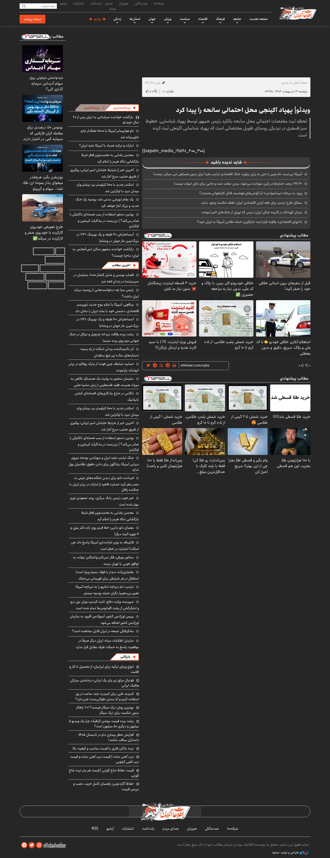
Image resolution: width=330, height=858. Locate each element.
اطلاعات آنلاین (297, 13)
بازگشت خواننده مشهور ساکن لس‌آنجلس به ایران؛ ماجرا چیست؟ (105, 252)
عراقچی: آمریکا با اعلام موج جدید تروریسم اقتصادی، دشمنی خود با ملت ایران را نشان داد (107, 308)
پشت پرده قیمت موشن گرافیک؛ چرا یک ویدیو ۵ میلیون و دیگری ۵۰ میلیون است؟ (104, 723)
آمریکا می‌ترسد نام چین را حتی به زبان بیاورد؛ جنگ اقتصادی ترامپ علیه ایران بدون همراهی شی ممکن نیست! (227, 174)
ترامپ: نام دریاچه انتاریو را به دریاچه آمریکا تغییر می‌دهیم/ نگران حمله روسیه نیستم (107, 590)
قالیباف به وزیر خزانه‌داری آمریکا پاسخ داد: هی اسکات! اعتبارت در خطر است (105, 546)
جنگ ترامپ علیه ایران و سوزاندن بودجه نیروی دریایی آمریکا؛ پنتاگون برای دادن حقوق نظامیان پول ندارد (104, 463)
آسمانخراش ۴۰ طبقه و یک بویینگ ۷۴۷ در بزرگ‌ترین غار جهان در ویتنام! (108, 238)
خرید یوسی (30, 268)
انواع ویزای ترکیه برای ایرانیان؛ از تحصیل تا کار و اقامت (104, 669)
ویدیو (97, 18)
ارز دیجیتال (56, 285)
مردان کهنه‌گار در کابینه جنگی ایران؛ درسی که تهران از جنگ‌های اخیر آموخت (251, 212)
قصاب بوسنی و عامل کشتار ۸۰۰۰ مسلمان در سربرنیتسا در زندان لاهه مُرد (106, 278)
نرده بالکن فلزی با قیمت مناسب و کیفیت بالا (103, 748)
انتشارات (78, 3)
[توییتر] (32, 845)
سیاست (185, 18)
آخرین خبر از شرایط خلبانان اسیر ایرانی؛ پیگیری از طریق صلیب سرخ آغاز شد (104, 173)
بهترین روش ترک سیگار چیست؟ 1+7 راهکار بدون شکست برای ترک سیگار (107, 710)
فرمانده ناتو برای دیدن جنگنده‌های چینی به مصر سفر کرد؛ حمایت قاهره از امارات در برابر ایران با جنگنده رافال (104, 483)
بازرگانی (125, 656)
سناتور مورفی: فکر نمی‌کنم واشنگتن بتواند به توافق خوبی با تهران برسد (106, 560)
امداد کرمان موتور (52, 268)
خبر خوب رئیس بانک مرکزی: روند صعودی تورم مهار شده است (104, 501)
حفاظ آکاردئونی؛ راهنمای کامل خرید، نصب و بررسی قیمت (106, 786)
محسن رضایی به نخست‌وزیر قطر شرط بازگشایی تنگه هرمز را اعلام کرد (110, 158)
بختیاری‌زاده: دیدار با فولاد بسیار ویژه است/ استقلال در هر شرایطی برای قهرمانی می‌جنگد (107, 575)
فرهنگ (220, 18)
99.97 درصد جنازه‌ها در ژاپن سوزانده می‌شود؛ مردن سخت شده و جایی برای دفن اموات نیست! (238, 183)
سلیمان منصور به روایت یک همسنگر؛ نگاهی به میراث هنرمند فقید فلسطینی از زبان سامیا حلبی (105, 382)
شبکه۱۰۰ (159, 3)
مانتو (60, 251)
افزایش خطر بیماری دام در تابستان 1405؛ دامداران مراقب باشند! (108, 737)
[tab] (124, 107)
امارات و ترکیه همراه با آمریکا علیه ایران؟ (106, 145)
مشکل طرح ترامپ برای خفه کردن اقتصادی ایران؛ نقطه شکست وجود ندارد (251, 203)
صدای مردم (110, 6)
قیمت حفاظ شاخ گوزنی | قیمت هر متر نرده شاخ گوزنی (104, 772)
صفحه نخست (259, 18)
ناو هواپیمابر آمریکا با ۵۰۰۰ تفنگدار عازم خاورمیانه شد (110, 134)
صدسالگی (141, 3)
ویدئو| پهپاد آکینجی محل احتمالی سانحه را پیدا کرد (243, 110)
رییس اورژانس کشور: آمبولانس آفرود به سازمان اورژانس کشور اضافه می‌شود (104, 620)
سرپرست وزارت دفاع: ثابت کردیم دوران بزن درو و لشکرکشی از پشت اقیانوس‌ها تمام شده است (104, 605)
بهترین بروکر (35, 276)
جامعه (237, 18)
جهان (152, 18)
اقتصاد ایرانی (55, 276)
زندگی (117, 18)
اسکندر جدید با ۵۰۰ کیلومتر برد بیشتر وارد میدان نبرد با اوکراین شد (107, 188)
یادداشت (96, 3)
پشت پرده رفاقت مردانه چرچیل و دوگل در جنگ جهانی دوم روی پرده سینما (104, 337)
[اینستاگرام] (39, 845)
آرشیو (63, 3)
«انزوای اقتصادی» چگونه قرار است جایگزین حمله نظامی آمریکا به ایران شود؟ (249, 222)
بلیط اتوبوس (37, 285)
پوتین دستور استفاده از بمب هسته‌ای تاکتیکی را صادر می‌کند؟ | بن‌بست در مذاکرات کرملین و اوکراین (104, 220)
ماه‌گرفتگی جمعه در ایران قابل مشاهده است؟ (103, 631)
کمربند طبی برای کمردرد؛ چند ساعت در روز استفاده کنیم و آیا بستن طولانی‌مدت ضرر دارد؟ (107, 696)
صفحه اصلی (300, 82)
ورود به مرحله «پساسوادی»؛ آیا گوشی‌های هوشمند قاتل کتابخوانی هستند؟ (250, 193)
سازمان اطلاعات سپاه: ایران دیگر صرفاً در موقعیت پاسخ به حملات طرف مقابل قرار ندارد (107, 644)
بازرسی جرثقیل (44, 251)
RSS (95, 828)
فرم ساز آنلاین (55, 259)
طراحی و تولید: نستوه (286, 852)
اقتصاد (203, 18)
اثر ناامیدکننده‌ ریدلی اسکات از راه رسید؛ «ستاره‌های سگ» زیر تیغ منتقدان (109, 352)
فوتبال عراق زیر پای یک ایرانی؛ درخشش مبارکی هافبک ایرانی (104, 682)
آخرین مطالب (121, 265)
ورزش (167, 18)
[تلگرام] (24, 845)
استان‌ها (134, 18)
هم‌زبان (123, 3)
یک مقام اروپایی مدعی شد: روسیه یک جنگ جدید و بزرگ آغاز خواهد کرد (107, 203)
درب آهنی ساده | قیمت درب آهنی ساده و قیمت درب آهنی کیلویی (104, 759)
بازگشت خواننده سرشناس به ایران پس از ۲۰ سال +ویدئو (106, 119)
